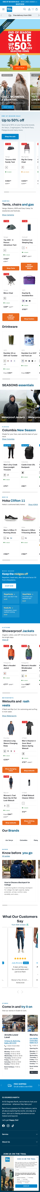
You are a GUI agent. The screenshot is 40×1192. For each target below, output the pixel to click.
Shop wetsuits (29, 770)
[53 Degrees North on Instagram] (8, 1125)
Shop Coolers (29, 319)
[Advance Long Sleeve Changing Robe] (11, 728)
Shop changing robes (10, 769)
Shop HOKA (33, 504)
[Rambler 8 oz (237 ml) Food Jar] (29, 340)
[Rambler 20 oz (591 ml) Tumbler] (11, 340)
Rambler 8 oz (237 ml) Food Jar (28, 354)
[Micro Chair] (11, 280)
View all (5, 640)
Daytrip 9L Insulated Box (27, 294)
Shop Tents (11, 268)
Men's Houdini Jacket (9, 666)
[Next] (38, 406)
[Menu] (3, 9)
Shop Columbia (8, 439)
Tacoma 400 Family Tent (10, 160)
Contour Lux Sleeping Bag (27, 241)
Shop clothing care (29, 822)
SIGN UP (26, 1186)
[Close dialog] (37, 1157)
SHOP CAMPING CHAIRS (11, 317)
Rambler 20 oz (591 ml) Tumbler (10, 354)
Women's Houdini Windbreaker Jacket (28, 668)
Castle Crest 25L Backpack (28, 466)
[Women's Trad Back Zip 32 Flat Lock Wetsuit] (11, 782)
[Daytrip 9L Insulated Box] (29, 280)
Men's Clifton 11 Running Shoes (10, 531)
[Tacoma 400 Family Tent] (11, 148)
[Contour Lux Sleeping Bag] (29, 227)
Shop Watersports (9, 716)
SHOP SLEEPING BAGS (29, 266)
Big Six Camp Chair (26, 160)
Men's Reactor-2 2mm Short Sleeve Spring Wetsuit (29, 744)
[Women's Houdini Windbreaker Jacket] (29, 652)
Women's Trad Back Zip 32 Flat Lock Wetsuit (10, 797)
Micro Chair (8, 293)
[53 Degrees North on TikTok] (12, 1125)
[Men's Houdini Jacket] (11, 652)
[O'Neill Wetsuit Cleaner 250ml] (29, 782)
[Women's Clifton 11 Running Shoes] (29, 517)
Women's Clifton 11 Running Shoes (28, 531)
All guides (6, 856)
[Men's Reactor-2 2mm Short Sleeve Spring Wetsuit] (29, 728)
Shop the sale (10, 136)
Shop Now (9, 586)
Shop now (8, 107)
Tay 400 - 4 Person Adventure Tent (10, 242)
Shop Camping (8, 215)
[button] (36, 9)
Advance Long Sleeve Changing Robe (10, 743)
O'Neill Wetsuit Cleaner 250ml (28, 796)
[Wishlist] (33, 9)
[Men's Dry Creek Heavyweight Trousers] (11, 451)
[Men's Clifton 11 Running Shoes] (11, 517)
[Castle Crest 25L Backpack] (29, 451)
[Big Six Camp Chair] (27, 148)
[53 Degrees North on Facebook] (3, 1125)
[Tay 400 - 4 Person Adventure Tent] (11, 227)
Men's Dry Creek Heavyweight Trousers (10, 467)
